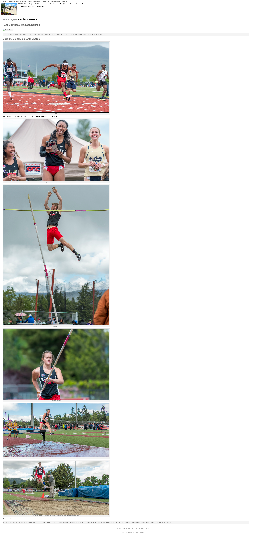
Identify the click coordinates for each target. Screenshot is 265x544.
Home (4, 1)
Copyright (118, 528)
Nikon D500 (73, 34)
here (11, 519)
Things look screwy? (59, 1)
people (34, 34)
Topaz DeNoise (139, 532)
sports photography (131, 522)
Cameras (45, 1)
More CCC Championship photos (21, 39)
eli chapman (54, 522)
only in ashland (26, 34)
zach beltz (158, 522)
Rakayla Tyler (120, 522)
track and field (92, 34)
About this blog (34, 1)
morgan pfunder (74, 522)
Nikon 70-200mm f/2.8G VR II (60, 34)
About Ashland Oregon (17, 1)
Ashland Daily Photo (28, 3)
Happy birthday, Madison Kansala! (22, 25)
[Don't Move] (8, 30)
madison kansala (46, 34)
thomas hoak (141, 522)
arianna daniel (45, 522)
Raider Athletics (82, 34)
